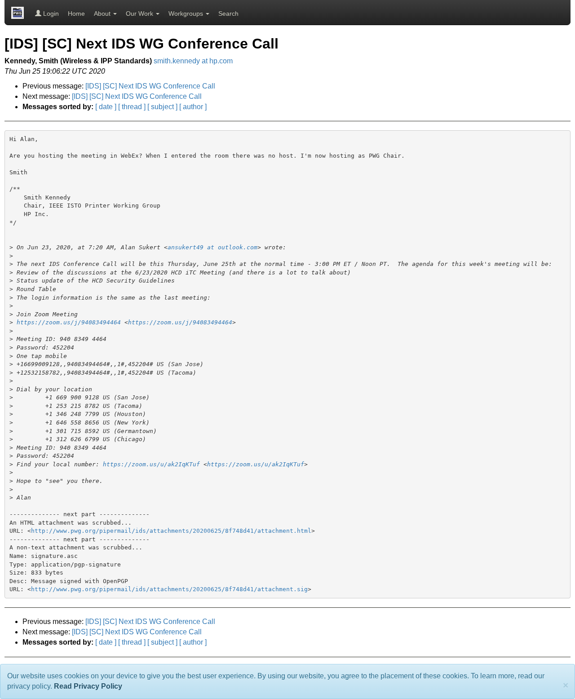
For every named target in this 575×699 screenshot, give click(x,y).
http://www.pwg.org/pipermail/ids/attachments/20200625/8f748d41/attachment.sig (169, 589)
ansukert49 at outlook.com (212, 247)
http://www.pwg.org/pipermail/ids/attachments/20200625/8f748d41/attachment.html (171, 530)
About (103, 13)
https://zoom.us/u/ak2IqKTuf (151, 464)
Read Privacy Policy (88, 686)
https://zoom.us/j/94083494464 (69, 322)
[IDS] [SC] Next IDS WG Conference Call (150, 86)
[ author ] (193, 107)
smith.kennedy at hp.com (193, 61)
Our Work (140, 13)
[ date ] (105, 107)
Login (50, 13)
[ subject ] (162, 107)
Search (228, 13)
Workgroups (186, 13)
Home (76, 13)
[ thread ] (132, 107)
